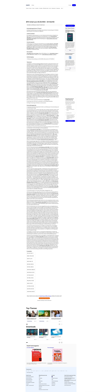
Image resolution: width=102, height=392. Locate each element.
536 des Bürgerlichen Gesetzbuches (47, 139)
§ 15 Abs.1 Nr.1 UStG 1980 (43, 113)
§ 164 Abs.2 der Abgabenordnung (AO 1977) (45, 92)
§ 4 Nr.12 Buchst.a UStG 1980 (37, 86)
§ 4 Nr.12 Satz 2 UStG (50, 157)
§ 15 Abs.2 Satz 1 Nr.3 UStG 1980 (42, 89)
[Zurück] (59, 324)
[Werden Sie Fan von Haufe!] (52, 376)
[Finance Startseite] (28, 5)
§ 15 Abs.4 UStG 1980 (48, 123)
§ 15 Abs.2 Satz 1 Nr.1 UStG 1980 (41, 87)
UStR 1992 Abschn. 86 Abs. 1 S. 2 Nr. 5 (49, 54)
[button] (74, 5)
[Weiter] (62, 324)
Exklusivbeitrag (29, 321)
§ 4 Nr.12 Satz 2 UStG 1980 (43, 174)
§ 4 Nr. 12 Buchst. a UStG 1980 (52, 43)
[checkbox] (65, 114)
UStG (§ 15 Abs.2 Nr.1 (50, 115)
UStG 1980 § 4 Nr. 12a (31, 53)
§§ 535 (39, 139)
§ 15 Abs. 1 (37, 53)
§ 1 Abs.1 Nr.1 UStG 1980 (39, 156)
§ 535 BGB (34, 144)
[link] (27, 8)
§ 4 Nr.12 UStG (46, 99)
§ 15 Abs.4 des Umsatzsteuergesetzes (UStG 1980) (42, 80)
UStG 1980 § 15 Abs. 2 (54, 53)
